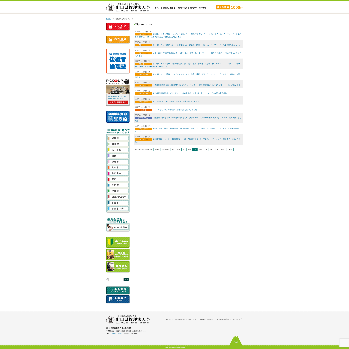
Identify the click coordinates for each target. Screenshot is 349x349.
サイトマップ (237, 319)
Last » (230, 149)
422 (184, 149)
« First (157, 149)
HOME (108, 19)
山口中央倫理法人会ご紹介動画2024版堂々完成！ (117, 97)
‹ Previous (165, 149)
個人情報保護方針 (223, 319)
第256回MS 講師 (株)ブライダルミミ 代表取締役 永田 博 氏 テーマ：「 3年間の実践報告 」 (191, 93)
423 (189, 149)
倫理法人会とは (169, 8)
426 (206, 149)
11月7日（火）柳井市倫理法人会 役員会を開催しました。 (176, 110)
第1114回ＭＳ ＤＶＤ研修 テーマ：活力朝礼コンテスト (176, 101)
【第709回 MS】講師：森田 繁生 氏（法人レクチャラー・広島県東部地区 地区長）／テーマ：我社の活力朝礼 (196, 85)
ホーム (157, 8)
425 (200, 149)
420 (173, 149)
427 (211, 149)
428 (217, 149)
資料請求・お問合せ (198, 8)
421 (178, 149)
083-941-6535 (116, 334)
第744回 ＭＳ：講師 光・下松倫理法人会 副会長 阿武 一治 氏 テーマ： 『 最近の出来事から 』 (197, 45)
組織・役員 (182, 8)
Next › (223, 149)
